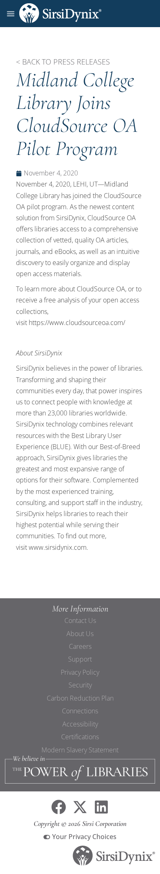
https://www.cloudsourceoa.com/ (77, 322)
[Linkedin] (101, 807)
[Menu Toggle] (11, 13)
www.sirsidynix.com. (58, 547)
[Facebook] (58, 807)
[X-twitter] (80, 807)
